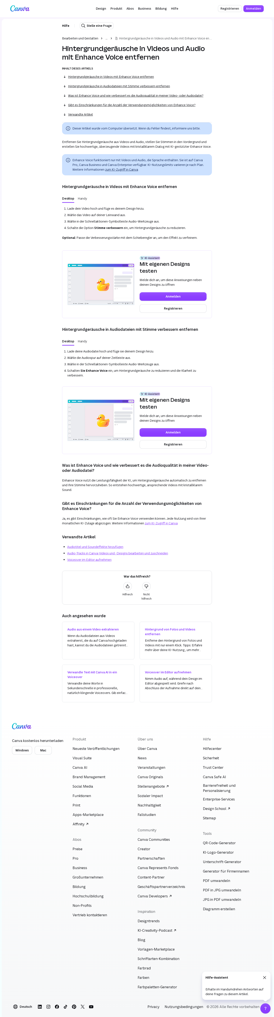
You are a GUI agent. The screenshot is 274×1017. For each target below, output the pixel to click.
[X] (82, 1006)
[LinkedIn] (39, 1006)
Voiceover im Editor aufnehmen (89, 560)
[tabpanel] (137, 224)
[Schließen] (264, 977)
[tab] (68, 198)
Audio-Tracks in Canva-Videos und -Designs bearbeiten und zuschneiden (117, 553)
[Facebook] (57, 1006)
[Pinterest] (74, 1006)
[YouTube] (91, 1006)
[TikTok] (65, 1006)
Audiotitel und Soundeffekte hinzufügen (95, 547)
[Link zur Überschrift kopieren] (58, 186)
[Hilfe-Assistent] (265, 1008)
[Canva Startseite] (20, 8)
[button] (101, 8)
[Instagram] (48, 1006)
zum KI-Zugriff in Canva (121, 169)
